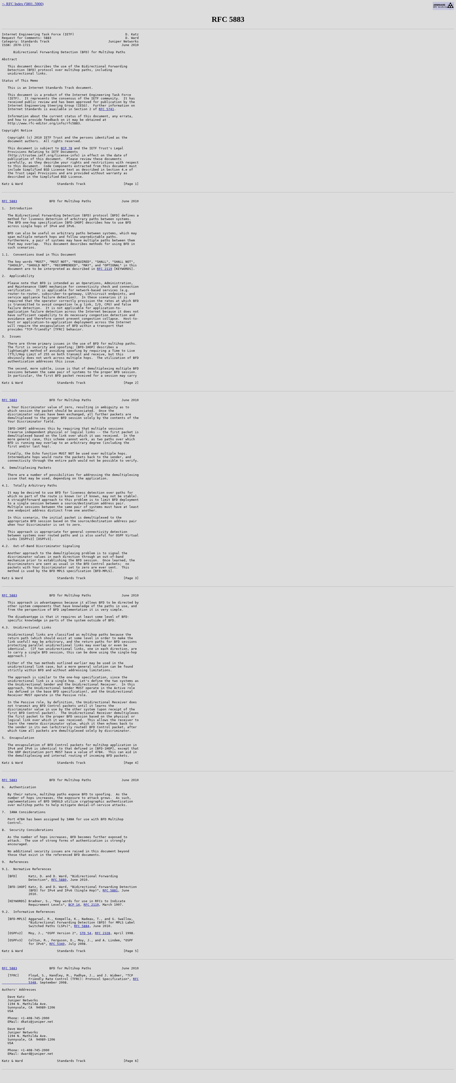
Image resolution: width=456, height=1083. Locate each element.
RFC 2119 (104, 269)
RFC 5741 (106, 109)
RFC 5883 (9, 201)
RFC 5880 (58, 879)
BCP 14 (74, 904)
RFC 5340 (57, 944)
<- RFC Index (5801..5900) (22, 4)
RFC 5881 (110, 890)
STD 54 (85, 933)
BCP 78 (66, 148)
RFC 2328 (102, 933)
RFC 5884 (81, 926)
